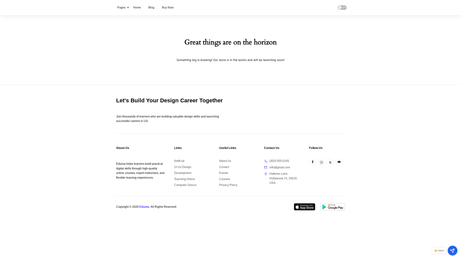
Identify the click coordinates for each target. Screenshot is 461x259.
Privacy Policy (228, 185)
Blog (151, 7)
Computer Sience (185, 185)
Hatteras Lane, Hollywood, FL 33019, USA (283, 178)
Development (182, 172)
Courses (224, 179)
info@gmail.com (279, 167)
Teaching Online (184, 179)
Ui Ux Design (182, 167)
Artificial (179, 160)
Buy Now (168, 7)
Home (137, 7)
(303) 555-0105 (279, 160)
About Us (225, 160)
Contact (224, 167)
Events (223, 172)
